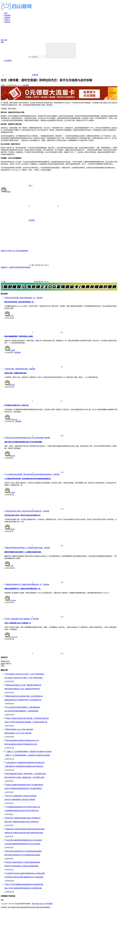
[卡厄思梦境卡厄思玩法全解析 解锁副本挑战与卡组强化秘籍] (24, 873)
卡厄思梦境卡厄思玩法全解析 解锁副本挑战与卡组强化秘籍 (23, 877)
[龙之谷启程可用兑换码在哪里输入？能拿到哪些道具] (22, 707)
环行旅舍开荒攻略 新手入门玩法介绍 (16, 405)
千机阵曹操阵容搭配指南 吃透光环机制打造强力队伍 (21, 810)
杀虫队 (3, 85)
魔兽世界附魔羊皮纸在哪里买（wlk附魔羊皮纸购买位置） (23, 552)
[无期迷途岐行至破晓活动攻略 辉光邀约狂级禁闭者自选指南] (24, 829)
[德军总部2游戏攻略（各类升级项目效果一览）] (20, 298)
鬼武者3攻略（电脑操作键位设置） (15, 373)
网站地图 (50, 903)
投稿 (2, 42)
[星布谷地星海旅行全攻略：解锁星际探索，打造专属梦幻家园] (25, 774)
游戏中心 (7, 20)
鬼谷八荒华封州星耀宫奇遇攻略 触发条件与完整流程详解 (23, 888)
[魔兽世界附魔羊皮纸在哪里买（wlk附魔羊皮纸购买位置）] (24, 548)
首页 (5, 13)
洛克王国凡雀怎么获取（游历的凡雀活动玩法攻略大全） (22, 515)
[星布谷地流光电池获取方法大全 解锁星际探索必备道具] (23, 851)
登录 (2, 40)
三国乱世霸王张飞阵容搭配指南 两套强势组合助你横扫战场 (23, 766)
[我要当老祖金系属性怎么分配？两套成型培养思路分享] (22, 685)
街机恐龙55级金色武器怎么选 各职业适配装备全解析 (21, 866)
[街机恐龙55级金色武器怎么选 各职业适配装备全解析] (22, 862)
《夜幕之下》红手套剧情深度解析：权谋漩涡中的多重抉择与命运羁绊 (27, 755)
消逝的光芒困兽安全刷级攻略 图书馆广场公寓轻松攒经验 (23, 788)
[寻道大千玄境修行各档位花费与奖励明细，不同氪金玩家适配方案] (26, 718)
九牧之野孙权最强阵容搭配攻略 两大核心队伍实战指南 (22, 844)
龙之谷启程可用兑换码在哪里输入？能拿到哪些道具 (21, 711)
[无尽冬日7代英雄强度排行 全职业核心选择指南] (20, 796)
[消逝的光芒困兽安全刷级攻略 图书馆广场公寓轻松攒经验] (23, 785)
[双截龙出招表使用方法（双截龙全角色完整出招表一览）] (23, 584)
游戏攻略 (7, 15)
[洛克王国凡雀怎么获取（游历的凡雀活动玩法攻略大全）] (23, 511)
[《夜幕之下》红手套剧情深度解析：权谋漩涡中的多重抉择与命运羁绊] (28, 751)
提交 (2, 666)
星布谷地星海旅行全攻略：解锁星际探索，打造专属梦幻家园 (24, 777)
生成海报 (31, 220)
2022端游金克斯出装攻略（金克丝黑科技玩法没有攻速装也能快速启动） (28, 478)
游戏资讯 (7, 17)
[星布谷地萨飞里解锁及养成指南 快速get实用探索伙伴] (22, 818)
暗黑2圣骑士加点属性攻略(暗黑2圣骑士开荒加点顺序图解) (23, 442)
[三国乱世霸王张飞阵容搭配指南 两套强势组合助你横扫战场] (24, 762)
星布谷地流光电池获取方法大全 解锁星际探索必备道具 (22, 855)
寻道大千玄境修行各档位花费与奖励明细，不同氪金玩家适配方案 (25, 722)
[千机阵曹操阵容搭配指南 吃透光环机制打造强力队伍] (22, 807)
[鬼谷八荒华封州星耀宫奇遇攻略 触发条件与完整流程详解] (23, 884)
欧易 (2, 900)
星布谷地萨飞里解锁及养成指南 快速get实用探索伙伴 (21, 822)
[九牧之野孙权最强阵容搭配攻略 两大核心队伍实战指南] (23, 840)
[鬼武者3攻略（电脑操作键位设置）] (16, 369)
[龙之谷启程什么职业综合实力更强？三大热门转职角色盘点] (24, 674)
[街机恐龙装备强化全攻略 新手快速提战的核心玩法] (21, 740)
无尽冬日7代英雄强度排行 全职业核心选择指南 (19, 799)
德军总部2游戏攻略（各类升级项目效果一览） (19, 302)
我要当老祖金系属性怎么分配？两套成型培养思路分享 (22, 689)
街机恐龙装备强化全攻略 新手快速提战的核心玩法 (20, 744)
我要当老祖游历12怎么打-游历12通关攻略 (17, 733)
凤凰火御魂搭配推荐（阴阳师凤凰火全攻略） (19, 336)
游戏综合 (7, 22)
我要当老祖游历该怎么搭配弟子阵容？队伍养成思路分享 (22, 700)
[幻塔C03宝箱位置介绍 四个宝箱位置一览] (18, 619)
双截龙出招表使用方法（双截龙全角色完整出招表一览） (22, 588)
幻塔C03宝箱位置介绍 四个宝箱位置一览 (17, 623)
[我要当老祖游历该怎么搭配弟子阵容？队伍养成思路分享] (23, 696)
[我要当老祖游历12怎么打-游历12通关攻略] (18, 729)
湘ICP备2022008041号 (39, 903)
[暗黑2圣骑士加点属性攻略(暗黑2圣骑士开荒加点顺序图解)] (24, 438)
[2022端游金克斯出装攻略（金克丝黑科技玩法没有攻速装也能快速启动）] (28, 474)
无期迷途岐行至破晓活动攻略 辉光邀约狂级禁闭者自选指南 (23, 833)
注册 (5, 40)
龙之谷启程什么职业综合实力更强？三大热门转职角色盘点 (23, 678)
